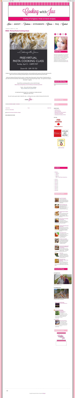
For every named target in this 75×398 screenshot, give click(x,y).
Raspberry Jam (57, 109)
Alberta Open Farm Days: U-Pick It (60, 114)
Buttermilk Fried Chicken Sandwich (60, 112)
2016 (56, 183)
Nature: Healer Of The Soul (59, 302)
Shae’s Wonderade (58, 111)
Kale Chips (61, 253)
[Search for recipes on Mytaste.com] (61, 147)
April (56, 174)
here (67, 61)
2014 (56, 186)
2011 (56, 190)
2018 (56, 180)
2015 (56, 184)
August (57, 173)
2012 (56, 188)
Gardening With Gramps (59, 310)
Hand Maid (57, 319)
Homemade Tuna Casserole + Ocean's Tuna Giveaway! (64, 260)
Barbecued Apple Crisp (63, 204)
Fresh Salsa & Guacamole (59, 113)
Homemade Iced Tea (63, 232)
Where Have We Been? (63, 320)
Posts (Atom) (12, 109)
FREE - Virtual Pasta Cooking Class (17, 31)
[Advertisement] (61, 71)
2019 (56, 179)
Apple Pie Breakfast (63, 198)
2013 (56, 187)
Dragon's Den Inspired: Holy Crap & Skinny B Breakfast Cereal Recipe (64, 247)
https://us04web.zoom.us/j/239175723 (28, 88)
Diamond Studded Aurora (63, 303)
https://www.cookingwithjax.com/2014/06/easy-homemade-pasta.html (28, 84)
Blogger (44, 393)
